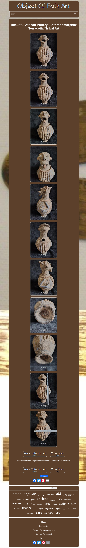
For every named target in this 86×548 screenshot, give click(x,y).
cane (26, 499)
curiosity (30, 513)
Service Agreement (44, 534)
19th (59, 499)
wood (17, 494)
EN (41, 538)
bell (74, 509)
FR (46, 538)
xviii (26, 504)
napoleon (49, 508)
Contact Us (43, 526)
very (73, 503)
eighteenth (40, 504)
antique (64, 503)
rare (39, 512)
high (64, 509)
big (38, 495)
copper (18, 500)
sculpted (52, 500)
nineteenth (67, 500)
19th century (68, 495)
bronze (26, 508)
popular (30, 494)
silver (69, 509)
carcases (16, 508)
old (58, 494)
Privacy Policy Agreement (44, 530)
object (58, 508)
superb (55, 504)
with (35, 509)
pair (33, 499)
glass (32, 504)
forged (41, 508)
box (58, 512)
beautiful (17, 503)
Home (43, 522)
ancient (42, 499)
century (50, 494)
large (47, 503)
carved (48, 512)
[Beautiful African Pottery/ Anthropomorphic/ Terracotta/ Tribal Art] (44, 51)
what (43, 495)
